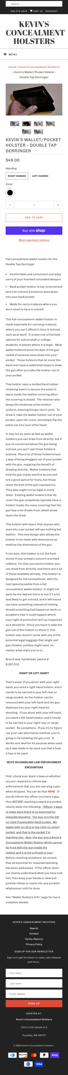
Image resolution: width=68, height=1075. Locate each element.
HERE (51, 791)
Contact (34, 933)
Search (34, 928)
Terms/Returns (34, 939)
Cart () (37, 11)
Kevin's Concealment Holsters (34, 32)
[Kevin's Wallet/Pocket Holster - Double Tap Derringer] (34, 100)
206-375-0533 (18, 11)
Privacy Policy (34, 944)
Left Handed (40, 176)
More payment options (34, 240)
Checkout (51, 11)
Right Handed (17, 176)
